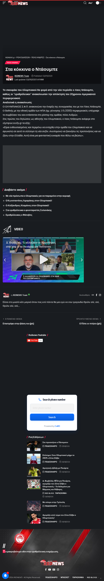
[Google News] (54, 569)
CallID (57, 426)
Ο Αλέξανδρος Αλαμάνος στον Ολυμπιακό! (27, 205)
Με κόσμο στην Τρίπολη (54, 502)
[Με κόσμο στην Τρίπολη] (33, 506)
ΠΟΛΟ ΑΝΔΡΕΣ (12, 62)
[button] (5, 3)
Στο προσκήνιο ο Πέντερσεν (55, 442)
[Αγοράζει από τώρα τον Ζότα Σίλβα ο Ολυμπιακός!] (33, 519)
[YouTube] (50, 569)
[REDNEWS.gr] (17, 3)
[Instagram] (100, 295)
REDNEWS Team (22, 76)
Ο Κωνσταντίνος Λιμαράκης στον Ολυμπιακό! (29, 200)
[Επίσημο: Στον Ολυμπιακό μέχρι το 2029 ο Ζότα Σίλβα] (33, 459)
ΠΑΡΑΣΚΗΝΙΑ (60, 493)
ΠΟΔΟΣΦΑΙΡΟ (51, 446)
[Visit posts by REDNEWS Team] (9, 78)
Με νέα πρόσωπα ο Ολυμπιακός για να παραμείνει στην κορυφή (38, 195)
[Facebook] (96, 295)
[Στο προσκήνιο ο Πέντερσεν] (33, 446)
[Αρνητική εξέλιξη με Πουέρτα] (33, 472)
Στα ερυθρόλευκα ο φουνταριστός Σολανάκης (29, 210)
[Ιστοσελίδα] (92, 295)
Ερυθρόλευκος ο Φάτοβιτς (19, 215)
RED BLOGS (49, 493)
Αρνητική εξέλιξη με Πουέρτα (55, 468)
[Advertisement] (52, 164)
